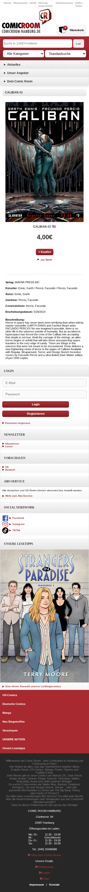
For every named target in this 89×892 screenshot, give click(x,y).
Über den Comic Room (46, 855)
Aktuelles (14, 64)
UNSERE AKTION (13, 739)
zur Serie (46, 259)
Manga (6, 712)
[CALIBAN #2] (44, 162)
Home (7, 2)
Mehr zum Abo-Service (19, 495)
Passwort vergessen (17, 423)
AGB (33, 2)
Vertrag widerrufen (46, 4)
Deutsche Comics (13, 703)
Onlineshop (45, 866)
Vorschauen (10, 730)
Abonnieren (12, 443)
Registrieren (35, 414)
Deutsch (10, 469)
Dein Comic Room (20, 81)
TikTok (16, 530)
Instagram (18, 524)
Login (36, 404)
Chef (46, 878)
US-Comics (9, 695)
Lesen (9, 446)
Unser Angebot (17, 73)
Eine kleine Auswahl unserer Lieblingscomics (33, 686)
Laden (46, 872)
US (7, 467)
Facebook (18, 518)
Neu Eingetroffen (13, 721)
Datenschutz (65, 2)
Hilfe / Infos (79, 4)
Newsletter (21, 2)
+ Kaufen (44, 252)
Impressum (36, 884)
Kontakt (54, 884)
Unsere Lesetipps (13, 748)
